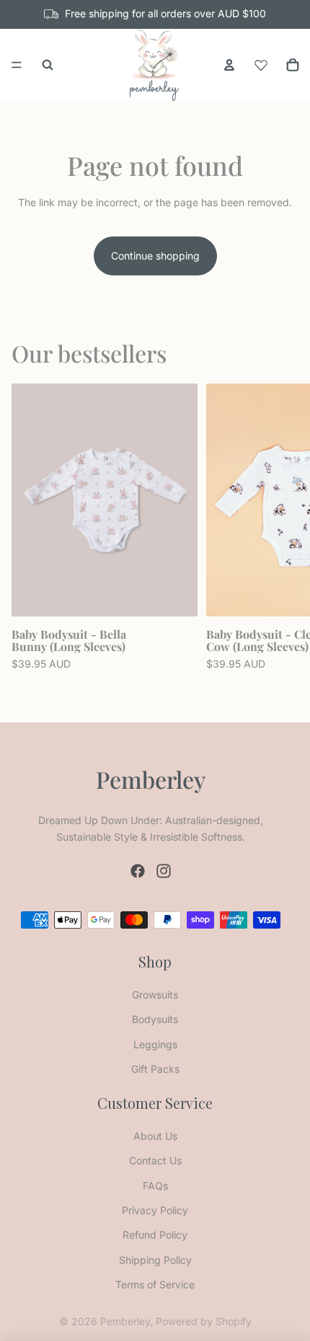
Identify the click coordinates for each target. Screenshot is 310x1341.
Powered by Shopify (204, 1321)
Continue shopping (155, 255)
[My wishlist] (261, 63)
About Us (155, 1136)
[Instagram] (163, 871)
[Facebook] (137, 871)
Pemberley (125, 1321)
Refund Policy (155, 1235)
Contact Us (155, 1160)
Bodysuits (155, 1019)
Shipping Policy (155, 1260)
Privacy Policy (155, 1210)
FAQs (155, 1186)
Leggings (155, 1044)
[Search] (47, 65)
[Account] (229, 65)
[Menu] (16, 64)
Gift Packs (155, 1069)
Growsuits (155, 994)
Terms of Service (155, 1284)
